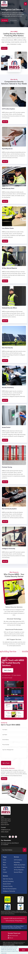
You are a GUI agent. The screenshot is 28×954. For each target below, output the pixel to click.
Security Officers (18, 872)
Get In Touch (7, 670)
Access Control (7, 883)
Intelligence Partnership (9, 891)
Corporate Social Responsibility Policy (11, 928)
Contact (5, 872)
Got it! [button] (23, 949)
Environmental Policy (7, 926)
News (4, 864)
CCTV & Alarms (18, 860)
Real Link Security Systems (9, 888)
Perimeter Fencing (7, 886)
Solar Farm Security (8, 879)
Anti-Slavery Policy (18, 926)
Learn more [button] (4, 953)
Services (5, 867)
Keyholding (17, 862)
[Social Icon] (10, 836)
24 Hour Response (19, 869)
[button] (25, 3)
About (4, 862)
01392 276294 (4, 832)
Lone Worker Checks (19, 867)
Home (4, 860)
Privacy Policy (18, 920)
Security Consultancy (8, 881)
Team (4, 869)
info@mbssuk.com (5, 829)
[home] (4, 4)
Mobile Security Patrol (19, 864)
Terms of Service (10, 920)
